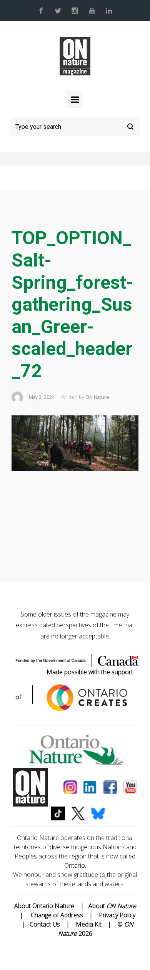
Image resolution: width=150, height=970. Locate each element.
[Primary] (75, 99)
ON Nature (97, 396)
